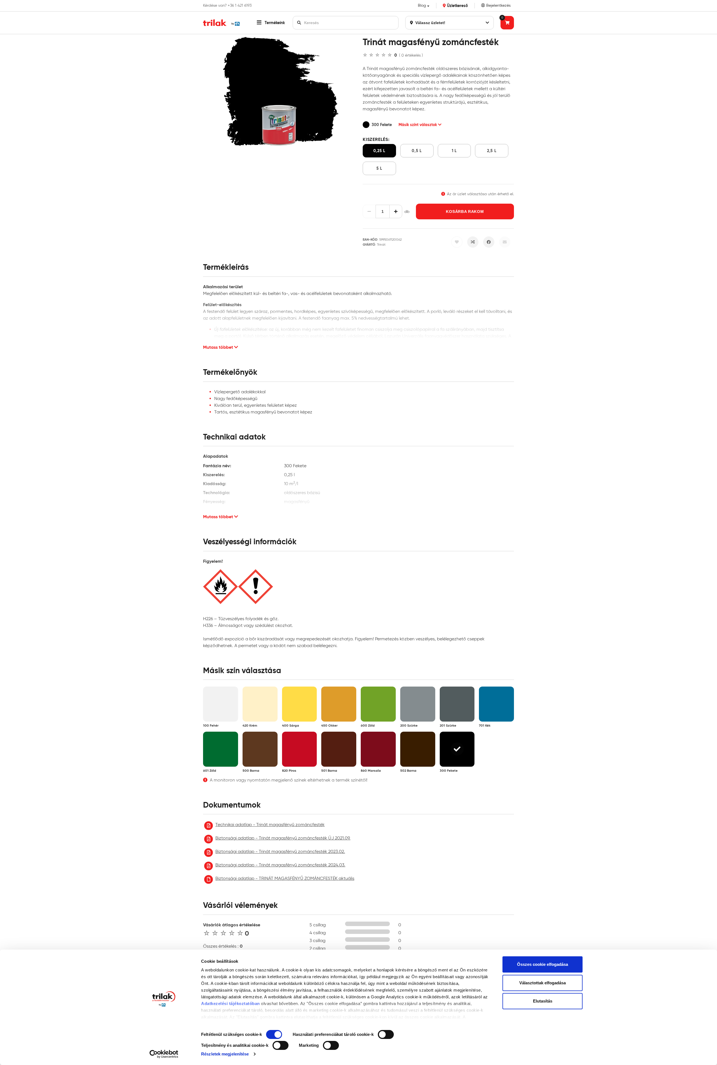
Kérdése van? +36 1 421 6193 (227, 5)
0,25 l (379, 150)
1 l (454, 150)
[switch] (386, 1034)
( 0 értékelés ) (411, 55)
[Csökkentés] (369, 211)
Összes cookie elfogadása (542, 964)
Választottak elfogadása (542, 982)
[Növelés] (395, 211)
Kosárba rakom (465, 211)
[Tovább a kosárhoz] (507, 22)
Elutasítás (542, 1001)
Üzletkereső (457, 5)
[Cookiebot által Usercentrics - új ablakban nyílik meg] (163, 1054)
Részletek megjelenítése (225, 1054)
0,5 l (417, 150)
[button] (270, 22)
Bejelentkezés (498, 5)
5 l (379, 168)
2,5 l (492, 150)
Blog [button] (422, 5)
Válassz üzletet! (429, 22)
